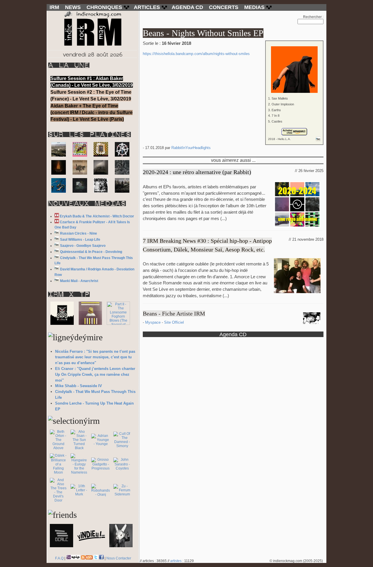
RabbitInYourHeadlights (191, 148)
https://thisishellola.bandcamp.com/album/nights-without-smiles (196, 54)
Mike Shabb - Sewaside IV (78, 386)
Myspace (153, 322)
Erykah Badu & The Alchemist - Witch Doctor (97, 216)
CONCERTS (223, 7)
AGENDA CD (187, 7)
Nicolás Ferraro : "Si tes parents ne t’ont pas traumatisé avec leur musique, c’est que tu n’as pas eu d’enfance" (95, 357)
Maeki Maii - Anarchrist (79, 281)
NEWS (73, 7)
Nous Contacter (118, 558)
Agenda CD (233, 334)
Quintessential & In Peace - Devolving (91, 252)
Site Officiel (174, 322)
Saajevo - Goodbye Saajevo (82, 246)
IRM (54, 7)
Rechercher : (313, 17)
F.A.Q (59, 558)
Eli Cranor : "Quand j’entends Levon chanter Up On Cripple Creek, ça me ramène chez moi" (95, 374)
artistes (176, 561)
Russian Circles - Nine (78, 233)
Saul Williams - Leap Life (80, 240)
